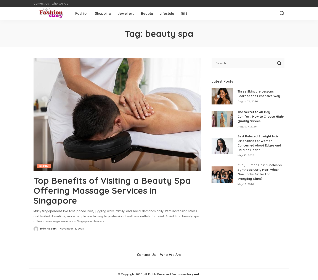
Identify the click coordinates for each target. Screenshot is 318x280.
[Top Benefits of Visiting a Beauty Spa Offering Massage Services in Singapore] (117, 114)
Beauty (43, 165)
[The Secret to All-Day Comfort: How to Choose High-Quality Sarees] (222, 119)
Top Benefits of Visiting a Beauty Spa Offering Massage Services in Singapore (112, 190)
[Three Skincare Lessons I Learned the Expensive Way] (222, 96)
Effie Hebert (48, 228)
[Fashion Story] (51, 13)
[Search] (281, 13)
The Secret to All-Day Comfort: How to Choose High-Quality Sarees (261, 116)
